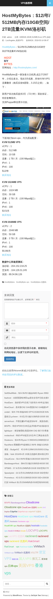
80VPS (7, 503)
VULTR (34, 552)
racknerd (31, 536)
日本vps (13, 565)
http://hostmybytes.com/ (25, 67)
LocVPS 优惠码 (16, 536)
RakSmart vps (11, 547)
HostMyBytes (8, 47)
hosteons (14, 521)
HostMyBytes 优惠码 (38, 282)
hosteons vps (23, 521)
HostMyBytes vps (22, 282)
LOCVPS (32, 530)
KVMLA (17, 531)
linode (23, 531)
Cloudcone (32, 502)
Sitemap (44, 595)
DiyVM (39, 507)
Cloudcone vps (12, 507)
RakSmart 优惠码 (26, 547)
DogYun (7, 511)
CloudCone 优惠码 (29, 507)
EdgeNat (13, 511)
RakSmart (33, 541)
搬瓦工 (36, 558)
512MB (35, 37)
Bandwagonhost (18, 502)
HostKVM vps (10, 526)
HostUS (11, 531)
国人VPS (25, 558)
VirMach (39, 546)
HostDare (10, 516)
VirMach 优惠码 (22, 552)
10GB (29, 37)
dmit (44, 507)
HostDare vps (25, 516)
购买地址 (6, 175)
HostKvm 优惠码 (24, 526)
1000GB (22, 37)
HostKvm (35, 521)
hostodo (35, 525)
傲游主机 (15, 559)
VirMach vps (9, 553)
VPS (44, 37)
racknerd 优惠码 (18, 541)
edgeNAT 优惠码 (34, 511)
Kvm (40, 37)
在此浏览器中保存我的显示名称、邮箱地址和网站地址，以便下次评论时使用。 (25, 350)
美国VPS (19, 40)
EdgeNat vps (23, 511)
